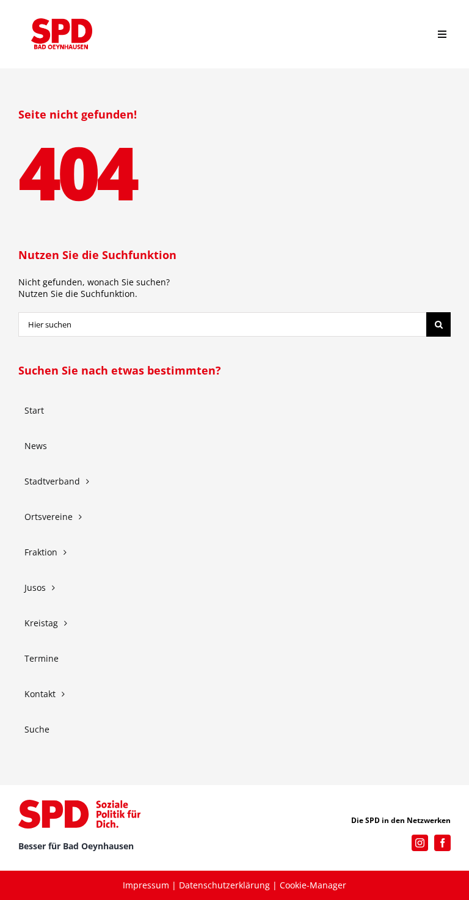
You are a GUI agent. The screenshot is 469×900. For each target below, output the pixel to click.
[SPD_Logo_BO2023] (61, 22)
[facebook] (442, 843)
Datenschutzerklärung (224, 885)
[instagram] (420, 843)
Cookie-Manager (313, 885)
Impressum (146, 885)
